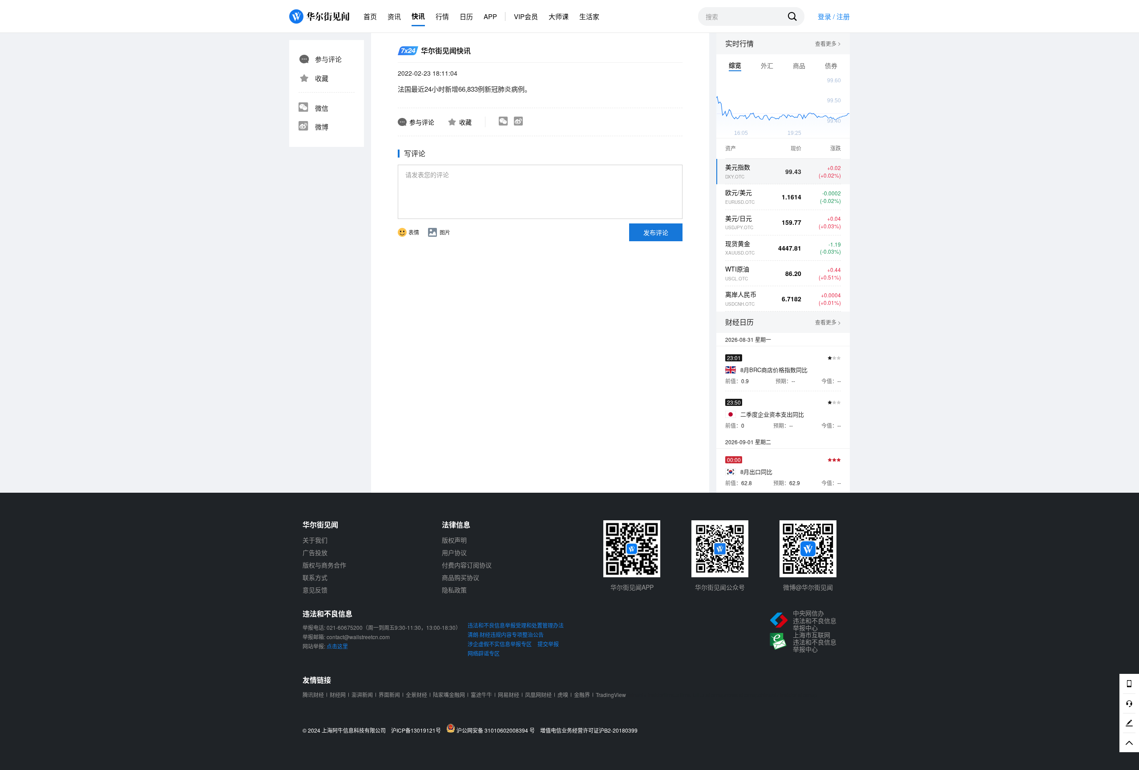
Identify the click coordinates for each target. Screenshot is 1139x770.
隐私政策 (454, 589)
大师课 (559, 16)
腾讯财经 (313, 694)
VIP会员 (526, 16)
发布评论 (655, 232)
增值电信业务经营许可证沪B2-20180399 (589, 730)
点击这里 (337, 646)
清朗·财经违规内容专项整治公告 (506, 634)
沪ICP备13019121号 (418, 730)
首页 (370, 16)
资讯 (394, 16)
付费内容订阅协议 (467, 564)
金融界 (582, 694)
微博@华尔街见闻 (808, 587)
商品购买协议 (460, 577)
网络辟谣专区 (484, 653)
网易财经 (508, 694)
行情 (442, 16)
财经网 (338, 694)
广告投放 (315, 552)
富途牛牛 (481, 694)
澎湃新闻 (362, 694)
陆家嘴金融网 (449, 694)
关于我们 (315, 539)
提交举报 (548, 644)
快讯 (418, 16)
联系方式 (315, 577)
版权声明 (454, 539)
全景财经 (416, 694)
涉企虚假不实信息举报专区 (500, 644)
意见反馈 (315, 589)
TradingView (611, 694)
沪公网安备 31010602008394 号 (497, 730)
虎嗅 (562, 694)
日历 (466, 16)
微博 (321, 126)
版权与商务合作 (324, 564)
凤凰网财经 (538, 694)
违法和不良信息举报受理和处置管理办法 (516, 625)
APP (490, 16)
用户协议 (454, 552)
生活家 (589, 16)
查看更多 (828, 43)
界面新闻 (389, 694)
